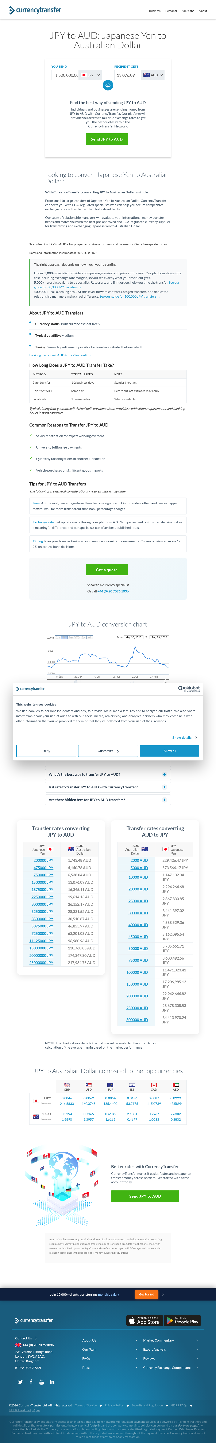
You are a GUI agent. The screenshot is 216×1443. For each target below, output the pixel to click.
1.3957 (89, 1119)
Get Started (146, 1294)
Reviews (149, 1358)
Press (86, 1367)
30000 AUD (138, 913)
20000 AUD (138, 889)
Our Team (89, 1349)
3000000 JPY (42, 904)
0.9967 (154, 1114)
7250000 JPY (42, 933)
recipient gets (126, 66)
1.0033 (154, 1119)
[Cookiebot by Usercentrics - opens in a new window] (181, 689)
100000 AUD (137, 972)
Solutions (188, 10)
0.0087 (154, 1098)
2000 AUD (139, 860)
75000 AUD (138, 960)
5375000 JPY (42, 926)
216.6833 (67, 1103)
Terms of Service (86, 1405)
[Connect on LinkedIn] (52, 1381)
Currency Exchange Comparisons (167, 1367)
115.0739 (154, 1103)
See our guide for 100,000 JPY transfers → (130, 296)
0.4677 (132, 1119)
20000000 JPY (41, 955)
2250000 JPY (42, 897)
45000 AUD (138, 936)
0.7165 (89, 1114)
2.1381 (132, 1114)
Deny (46, 751)
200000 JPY (43, 860)
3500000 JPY (42, 919)
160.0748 (89, 1103)
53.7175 (132, 1103)
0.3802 (176, 1119)
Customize (105, 751)
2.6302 (175, 1114)
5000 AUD (139, 868)
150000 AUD (137, 984)
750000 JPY (43, 875)
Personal (171, 10)
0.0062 (89, 1098)
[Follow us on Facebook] (31, 1381)
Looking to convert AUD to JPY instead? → (60, 355)
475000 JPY (43, 868)
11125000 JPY (41, 941)
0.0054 (110, 1098)
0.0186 (132, 1098)
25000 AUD (138, 901)
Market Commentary (158, 1340)
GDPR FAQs (179, 1405)
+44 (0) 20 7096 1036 (113, 591)
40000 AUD (138, 925)
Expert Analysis (154, 1349)
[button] (107, 139)
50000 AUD (138, 948)
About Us (89, 1340)
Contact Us (24, 1338)
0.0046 (67, 1098)
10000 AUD (138, 877)
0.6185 (110, 1114)
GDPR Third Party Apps (24, 1410)
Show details (182, 737)
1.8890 (67, 1119)
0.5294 (67, 1114)
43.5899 (176, 1103)
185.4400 (110, 1103)
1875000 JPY (42, 889)
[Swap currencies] (108, 85)
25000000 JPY (41, 962)
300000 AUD (137, 1020)
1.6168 (110, 1119)
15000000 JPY (41, 948)
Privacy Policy (114, 1405)
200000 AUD (137, 996)
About (203, 10)
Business (155, 10)
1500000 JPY (42, 882)
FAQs (86, 1358)
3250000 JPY (42, 911)
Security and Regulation (147, 1405)
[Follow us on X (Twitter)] (20, 1381)
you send (59, 66)
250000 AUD (137, 1008)
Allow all (169, 751)
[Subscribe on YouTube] (41, 1381)
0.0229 (175, 1098)
